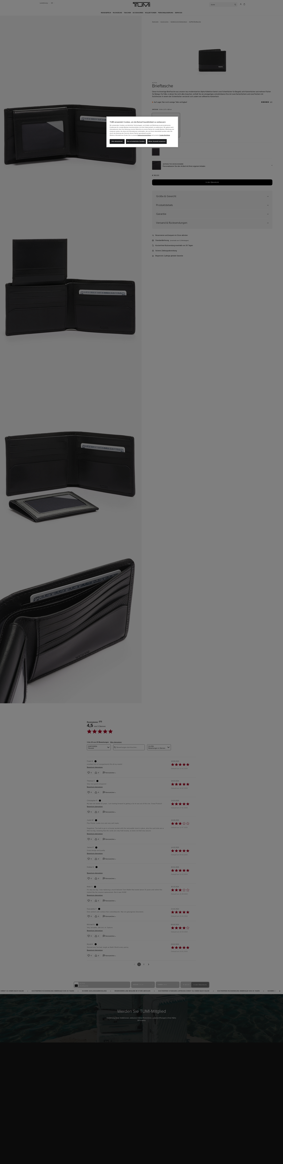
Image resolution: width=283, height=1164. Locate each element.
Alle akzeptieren (117, 141)
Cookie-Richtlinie (164, 135)
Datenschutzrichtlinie (144, 135)
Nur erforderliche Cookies (136, 141)
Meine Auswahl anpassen (156, 141)
